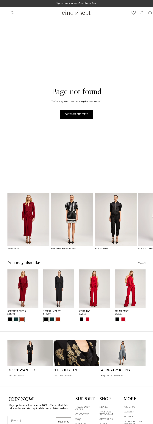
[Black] (10, 319)
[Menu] (4, 12)
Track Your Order (82, 408)
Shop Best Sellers (16, 375)
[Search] (12, 13)
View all (142, 263)
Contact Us (82, 414)
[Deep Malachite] (16, 319)
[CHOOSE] (32, 302)
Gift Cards (106, 419)
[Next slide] (141, 221)
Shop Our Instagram (106, 412)
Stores (103, 406)
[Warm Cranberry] (87, 319)
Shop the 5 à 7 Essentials (112, 375)
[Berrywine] (22, 319)
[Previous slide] (11, 289)
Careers (129, 411)
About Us (129, 406)
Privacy (128, 416)
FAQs (78, 419)
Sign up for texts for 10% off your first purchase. (76, 3)
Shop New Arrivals (63, 375)
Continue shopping (76, 114)
